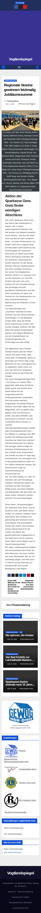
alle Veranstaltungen (13, 834)
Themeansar (22, 886)
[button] (34, 67)
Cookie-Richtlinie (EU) (20, 908)
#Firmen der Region (27, 104)
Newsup (36, 883)
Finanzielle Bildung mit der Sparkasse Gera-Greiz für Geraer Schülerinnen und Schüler (14, 587)
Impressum (12, 892)
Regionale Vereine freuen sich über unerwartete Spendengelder (27, 585)
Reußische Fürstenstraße (16, 812)
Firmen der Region (10, 80)
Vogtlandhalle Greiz (27, 769)
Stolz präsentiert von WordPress (14, 883)
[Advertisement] (20, 35)
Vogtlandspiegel (20, 59)
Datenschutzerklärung (25, 892)
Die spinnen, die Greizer (19, 635)
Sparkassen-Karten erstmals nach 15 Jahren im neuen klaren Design (19, 684)
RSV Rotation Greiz (27, 800)
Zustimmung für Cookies (20, 897)
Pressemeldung (12, 101)
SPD (21, 632)
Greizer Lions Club (27, 782)
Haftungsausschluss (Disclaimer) (20, 902)
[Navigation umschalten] (19, 67)
